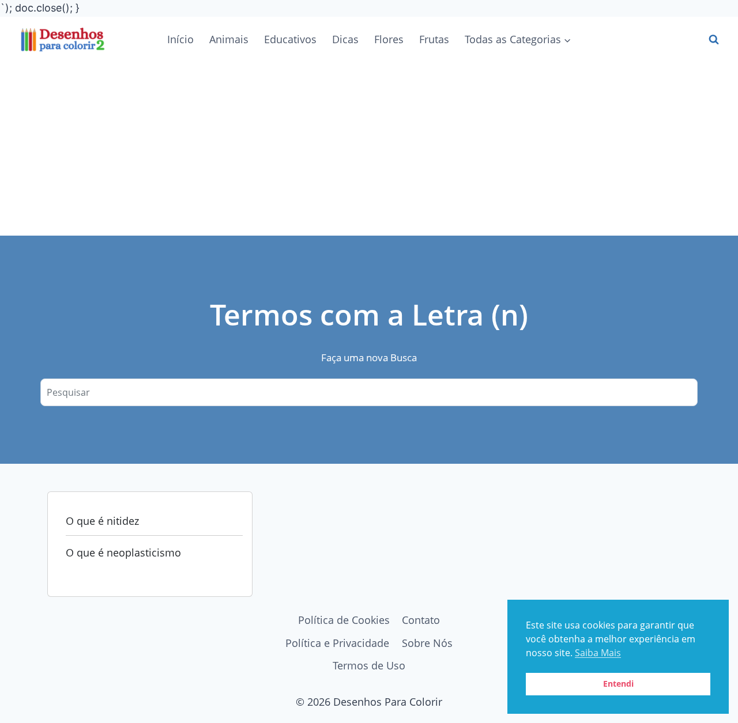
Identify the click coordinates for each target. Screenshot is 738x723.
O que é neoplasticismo (123, 552)
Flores (389, 39)
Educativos (290, 39)
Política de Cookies (344, 620)
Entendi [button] (618, 683)
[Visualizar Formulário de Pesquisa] (713, 39)
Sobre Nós (427, 643)
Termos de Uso (369, 665)
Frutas (434, 39)
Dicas (345, 39)
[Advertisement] (369, 149)
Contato (421, 620)
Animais (228, 39)
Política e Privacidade (337, 643)
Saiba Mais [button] (598, 652)
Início (180, 39)
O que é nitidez (102, 521)
